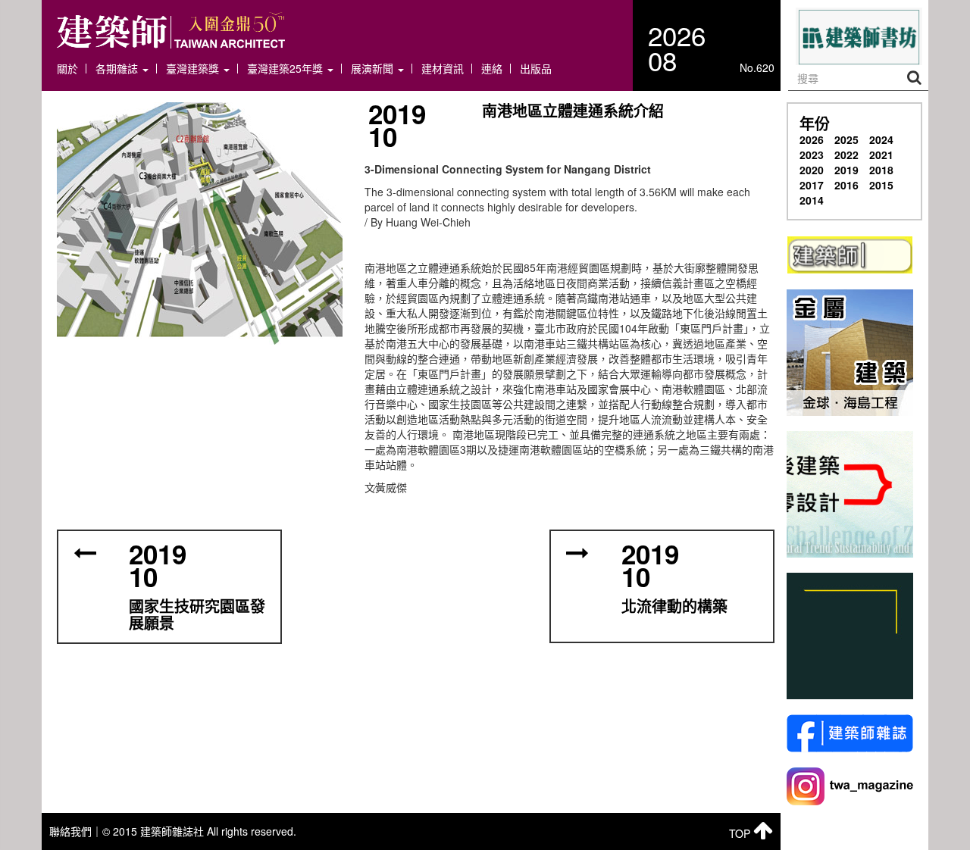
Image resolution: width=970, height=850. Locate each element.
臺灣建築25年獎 (286, 68)
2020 (811, 169)
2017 (811, 184)
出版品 (536, 68)
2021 (881, 154)
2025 (846, 139)
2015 (881, 184)
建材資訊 (442, 68)
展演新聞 (373, 68)
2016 (846, 184)
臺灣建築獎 (194, 68)
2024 (881, 139)
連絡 (491, 68)
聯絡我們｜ (75, 831)
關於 (67, 68)
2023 (811, 154)
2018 (881, 169)
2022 (846, 154)
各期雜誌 (118, 68)
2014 (811, 200)
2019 (846, 169)
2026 (811, 139)
